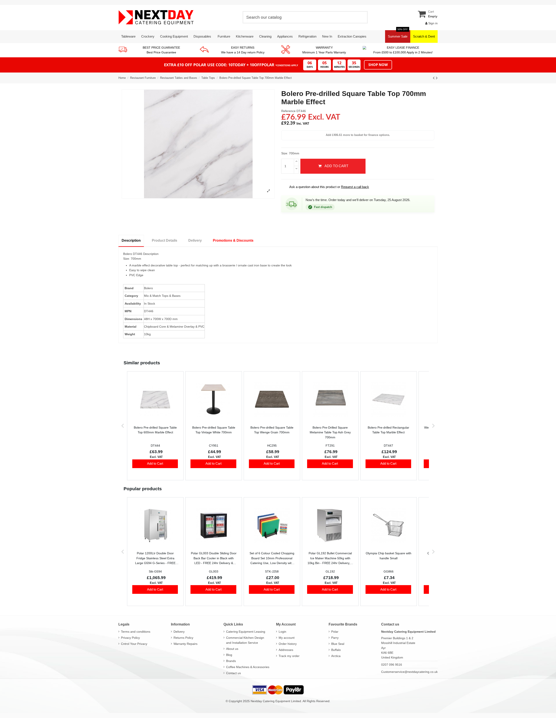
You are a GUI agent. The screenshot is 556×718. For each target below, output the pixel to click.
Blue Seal (337, 643)
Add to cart (336, 166)
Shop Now (378, 64)
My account (287, 637)
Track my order (289, 656)
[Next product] (437, 77)
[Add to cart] (155, 463)
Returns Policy (183, 637)
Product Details (164, 240)
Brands (231, 661)
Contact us (233, 673)
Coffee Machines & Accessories (247, 667)
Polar (334, 631)
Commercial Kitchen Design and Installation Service (245, 640)
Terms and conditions (135, 631)
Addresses (286, 650)
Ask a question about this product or (326, 187)
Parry (335, 637)
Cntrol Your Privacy (134, 643)
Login (282, 631)
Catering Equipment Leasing (245, 631)
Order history (288, 643)
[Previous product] (434, 77)
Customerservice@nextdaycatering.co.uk (409, 671)
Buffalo (336, 650)
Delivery (195, 240)
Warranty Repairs (185, 643)
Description (131, 240)
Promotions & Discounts (233, 240)
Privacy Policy (130, 637)
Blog (229, 655)
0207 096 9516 (391, 664)
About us (232, 648)
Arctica (336, 656)
